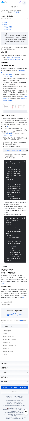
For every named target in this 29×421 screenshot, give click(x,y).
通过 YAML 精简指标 (8, 27)
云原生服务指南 (17, 10)
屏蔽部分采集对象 (7, 29)
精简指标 (4, 24)
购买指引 (5, 334)
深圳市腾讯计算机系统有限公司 (10, 405)
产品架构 (5, 354)
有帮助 (11, 315)
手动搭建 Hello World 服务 (9, 339)
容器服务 (14, 7)
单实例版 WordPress (8, 351)
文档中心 (3, 10)
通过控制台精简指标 (8, 26)
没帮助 (20, 315)
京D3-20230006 (19, 412)
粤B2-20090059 (14, 407)
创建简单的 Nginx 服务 (8, 337)
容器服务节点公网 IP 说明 (9, 345)
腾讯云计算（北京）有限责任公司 (10, 409)
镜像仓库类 (6, 348)
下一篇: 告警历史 (5, 304)
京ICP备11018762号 (14, 411)
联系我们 (14, 392)
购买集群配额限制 (7, 331)
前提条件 (4, 22)
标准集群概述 (6, 342)
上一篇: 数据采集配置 (6, 302)
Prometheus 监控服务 (6, 12)
